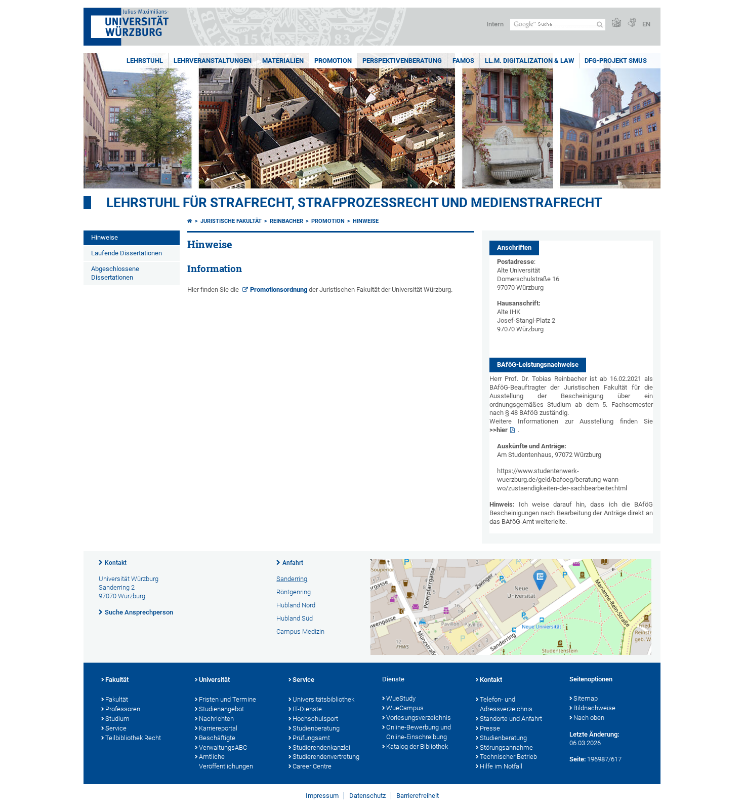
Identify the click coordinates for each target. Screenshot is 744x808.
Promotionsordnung (278, 289)
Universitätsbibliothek (323, 699)
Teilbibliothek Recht (133, 738)
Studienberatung (316, 728)
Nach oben (588, 717)
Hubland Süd (294, 618)
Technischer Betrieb (508, 756)
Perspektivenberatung (402, 60)
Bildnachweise (594, 708)
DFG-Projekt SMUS (616, 60)
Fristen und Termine (227, 699)
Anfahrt (292, 562)
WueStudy (401, 698)
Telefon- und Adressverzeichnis (506, 704)
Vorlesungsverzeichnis (418, 717)
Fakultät (117, 679)
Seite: (577, 759)
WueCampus (405, 708)
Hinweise (104, 237)
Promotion (333, 60)
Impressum (322, 795)
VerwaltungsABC (223, 747)
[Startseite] (189, 221)
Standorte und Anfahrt (511, 718)
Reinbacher (286, 221)
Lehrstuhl (145, 60)
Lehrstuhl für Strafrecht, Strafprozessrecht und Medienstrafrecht (354, 202)
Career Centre (312, 766)
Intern (495, 24)
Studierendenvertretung (326, 756)
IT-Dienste (307, 709)
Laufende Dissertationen (126, 253)
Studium (117, 718)
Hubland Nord (295, 605)
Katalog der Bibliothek (417, 746)
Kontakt (116, 562)
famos (463, 60)
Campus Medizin (300, 631)
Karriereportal (218, 728)
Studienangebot (221, 709)
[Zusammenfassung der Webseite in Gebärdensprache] (632, 23)
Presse (490, 728)
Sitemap (585, 698)
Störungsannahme (506, 747)
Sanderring (291, 579)
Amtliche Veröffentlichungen (226, 761)
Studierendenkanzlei (321, 747)
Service (116, 728)
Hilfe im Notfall (501, 766)
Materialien (283, 60)
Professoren (122, 709)
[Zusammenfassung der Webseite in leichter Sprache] (616, 23)
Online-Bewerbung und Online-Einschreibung (418, 732)
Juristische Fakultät (231, 221)
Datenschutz (367, 795)
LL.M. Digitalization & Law (529, 60)
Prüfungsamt (311, 738)
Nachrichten (216, 718)
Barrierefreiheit (417, 795)
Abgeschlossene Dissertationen (115, 273)
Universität (214, 679)
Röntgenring (293, 592)
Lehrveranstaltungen (213, 60)
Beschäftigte (217, 738)
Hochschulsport (315, 718)
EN (646, 24)
